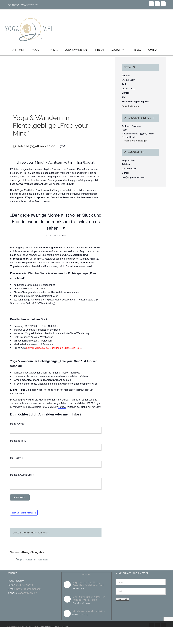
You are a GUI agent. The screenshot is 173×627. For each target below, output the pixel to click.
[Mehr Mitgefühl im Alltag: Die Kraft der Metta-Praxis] (67, 599)
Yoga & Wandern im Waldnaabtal (33, 559)
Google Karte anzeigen (135, 140)
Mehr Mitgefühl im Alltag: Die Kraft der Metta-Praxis (88, 598)
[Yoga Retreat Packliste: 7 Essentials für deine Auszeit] (67, 584)
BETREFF (16, 457)
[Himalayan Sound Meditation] (67, 613)
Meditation (29, 190)
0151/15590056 (25, 584)
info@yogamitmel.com (29, 5)
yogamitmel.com (27, 592)
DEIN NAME (17, 423)
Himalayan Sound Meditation (89, 611)
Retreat (62, 406)
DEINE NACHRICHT (22, 474)
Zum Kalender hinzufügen (24, 512)
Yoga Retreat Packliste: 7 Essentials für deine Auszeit (88, 584)
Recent (86, 574)
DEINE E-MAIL (19, 440)
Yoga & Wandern (130, 105)
